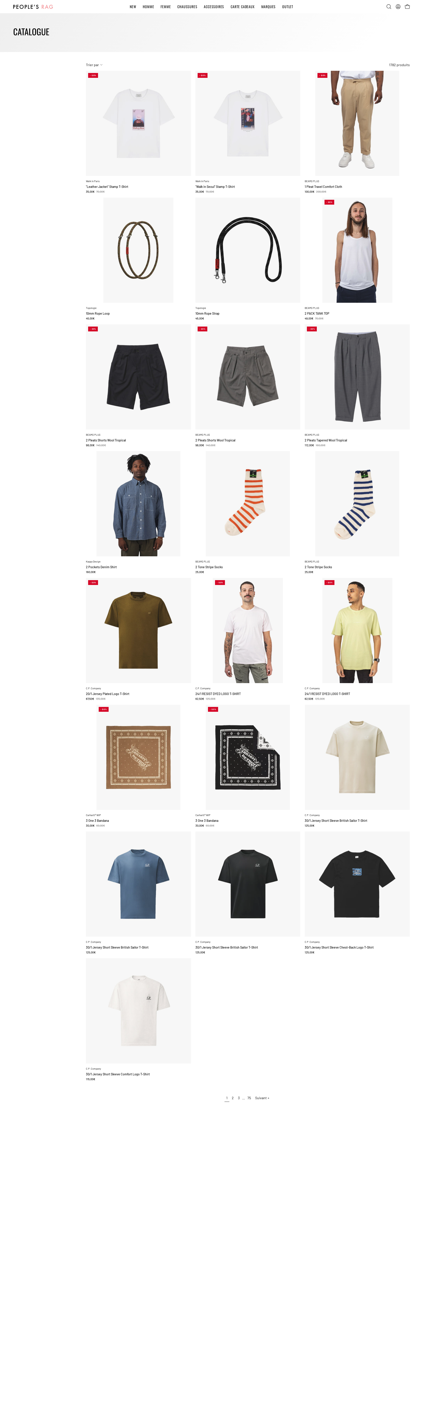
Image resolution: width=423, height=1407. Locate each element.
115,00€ (90, 1079)
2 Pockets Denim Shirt (101, 567)
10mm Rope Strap (207, 313)
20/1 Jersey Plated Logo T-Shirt (107, 693)
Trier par (92, 65)
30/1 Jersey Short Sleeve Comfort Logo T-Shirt (118, 1074)
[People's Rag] (33, 7)
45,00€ (90, 318)
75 (249, 1098)
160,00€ (91, 572)
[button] (388, 6)
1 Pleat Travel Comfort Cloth (323, 186)
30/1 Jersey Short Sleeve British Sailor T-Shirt (336, 820)
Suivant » (262, 1098)
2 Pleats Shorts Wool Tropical (106, 440)
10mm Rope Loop (98, 313)
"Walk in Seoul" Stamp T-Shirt (215, 186)
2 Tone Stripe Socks (209, 567)
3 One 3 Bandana (97, 820)
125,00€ (309, 825)
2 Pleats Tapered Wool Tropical (326, 440)
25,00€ (199, 572)
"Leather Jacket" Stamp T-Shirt (107, 186)
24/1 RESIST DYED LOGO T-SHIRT (218, 693)
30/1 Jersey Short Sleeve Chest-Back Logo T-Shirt (339, 947)
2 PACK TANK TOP (317, 313)
